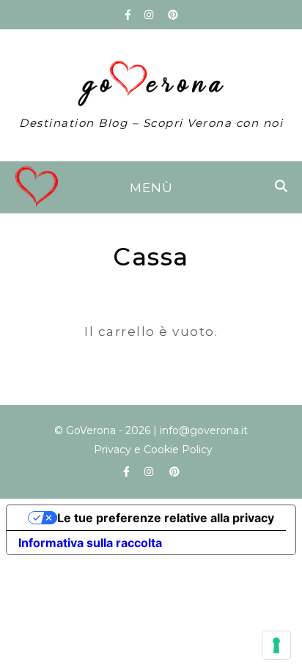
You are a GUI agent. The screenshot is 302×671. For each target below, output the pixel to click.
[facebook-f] (129, 14)
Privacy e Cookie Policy (153, 449)
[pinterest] (173, 14)
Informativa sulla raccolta (90, 542)
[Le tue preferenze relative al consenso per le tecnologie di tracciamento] (276, 645)
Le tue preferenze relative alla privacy (165, 517)
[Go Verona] (151, 95)
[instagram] (150, 14)
